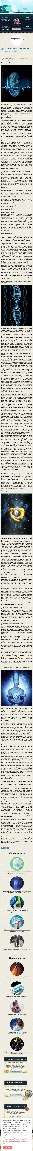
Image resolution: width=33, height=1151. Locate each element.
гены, (15, 48)
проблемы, (9, 52)
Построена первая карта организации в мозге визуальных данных (17, 1052)
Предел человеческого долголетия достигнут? (17, 949)
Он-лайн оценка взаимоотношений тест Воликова (5, 28)
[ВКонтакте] (2, 848)
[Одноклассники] (5, 848)
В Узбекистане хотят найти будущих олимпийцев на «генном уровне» (17, 1033)
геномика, (8, 48)
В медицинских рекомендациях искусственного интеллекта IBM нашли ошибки (17, 892)
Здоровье (22, 58)
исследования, (23, 48)
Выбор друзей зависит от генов (17, 1014)
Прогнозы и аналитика (27, 18)
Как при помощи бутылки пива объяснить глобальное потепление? (17, 977)
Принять (7, 1147)
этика (16, 52)
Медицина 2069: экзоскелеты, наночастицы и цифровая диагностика (17, 930)
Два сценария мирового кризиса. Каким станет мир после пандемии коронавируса (17, 872)
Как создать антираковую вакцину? (17, 996)
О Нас (27, 27)
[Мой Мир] (8, 848)
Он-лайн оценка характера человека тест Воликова (5, 19)
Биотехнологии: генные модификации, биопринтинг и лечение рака (17, 911)
